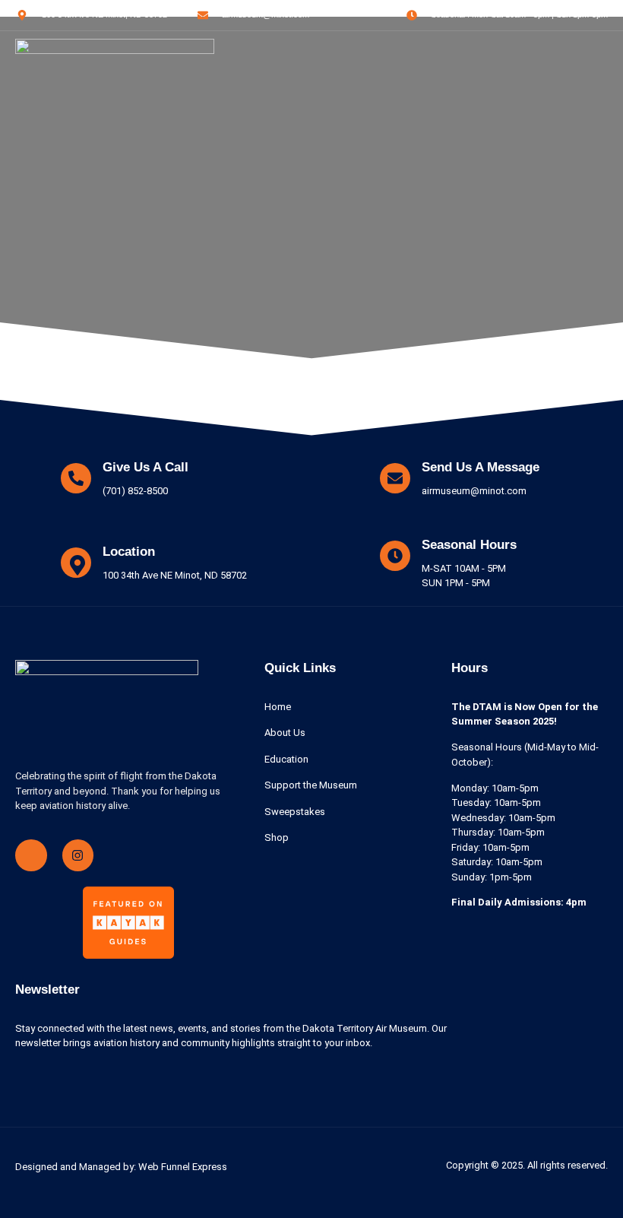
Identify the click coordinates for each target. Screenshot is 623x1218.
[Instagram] (78, 855)
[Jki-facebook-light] (31, 855)
